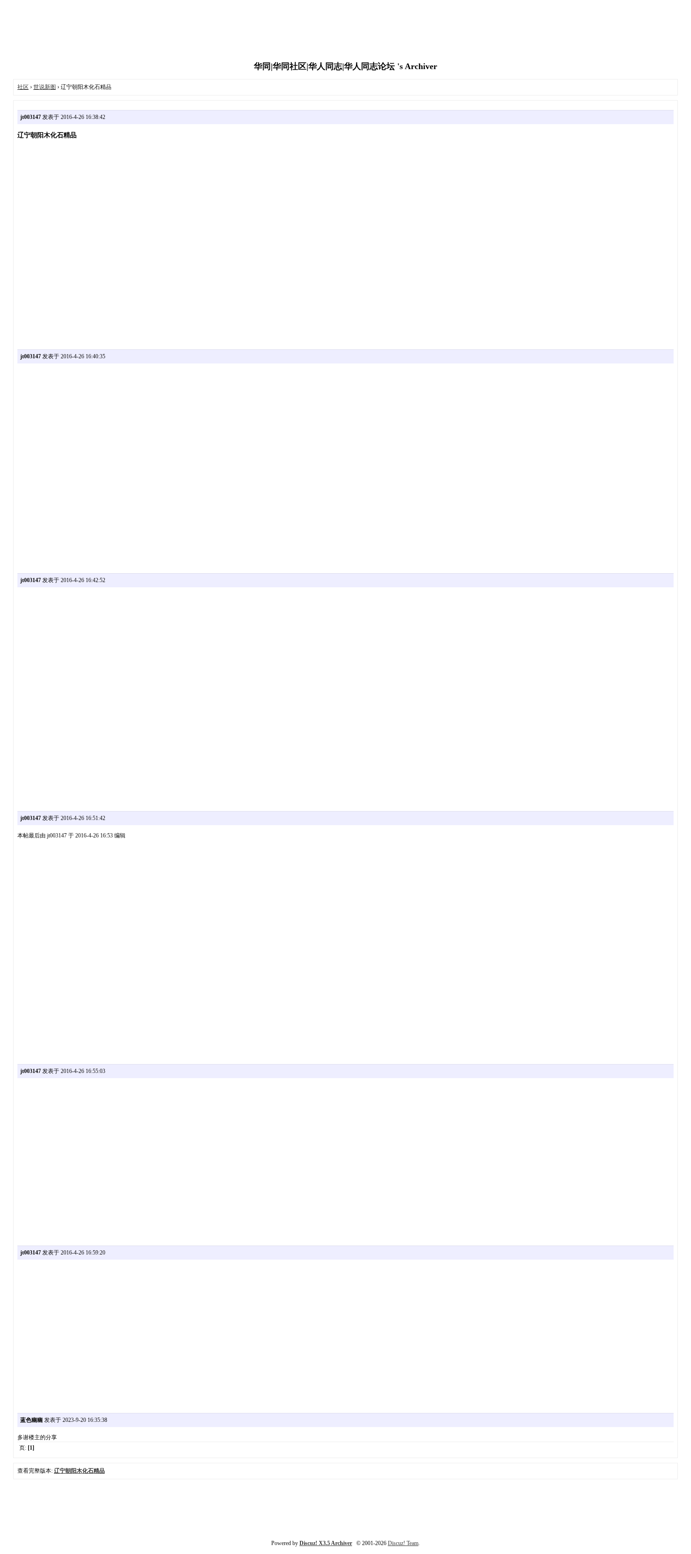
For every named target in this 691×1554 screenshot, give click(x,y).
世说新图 (44, 87)
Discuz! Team (403, 1543)
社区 (23, 87)
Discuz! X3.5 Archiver (325, 1543)
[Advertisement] (345, 30)
